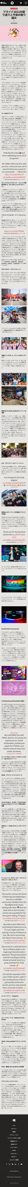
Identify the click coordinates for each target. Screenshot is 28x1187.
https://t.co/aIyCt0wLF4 (14, 174)
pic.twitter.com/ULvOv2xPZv (14, 918)
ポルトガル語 (13, 209)
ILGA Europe (22, 793)
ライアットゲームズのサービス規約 (14, 1138)
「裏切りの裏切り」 (6, 207)
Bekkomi (20, 261)
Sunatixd (3, 263)
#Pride (3, 220)
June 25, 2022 (19, 542)
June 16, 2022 (21, 943)
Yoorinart (7, 261)
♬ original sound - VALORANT (14, 753)
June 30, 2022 (21, 992)
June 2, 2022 (21, 920)
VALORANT (18, 118)
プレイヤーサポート (14, 1147)
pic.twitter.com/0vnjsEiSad (14, 940)
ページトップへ (13, 1183)
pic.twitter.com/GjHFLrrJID (14, 990)
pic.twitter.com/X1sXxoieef (14, 968)
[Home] (12, 2)
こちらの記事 (7, 771)
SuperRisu (14, 261)
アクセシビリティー (13, 1153)
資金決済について (14, 1144)
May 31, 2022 (21, 179)
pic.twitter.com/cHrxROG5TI (14, 177)
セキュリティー (14, 1128)
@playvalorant (14, 733)
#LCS (14, 537)
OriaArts (10, 263)
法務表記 (14, 1131)
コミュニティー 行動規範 (14, 1159)
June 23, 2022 (21, 970)
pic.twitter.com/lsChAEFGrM (14, 482)
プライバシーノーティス (14, 1134)
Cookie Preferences (14, 1171)
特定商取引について (14, 1141)
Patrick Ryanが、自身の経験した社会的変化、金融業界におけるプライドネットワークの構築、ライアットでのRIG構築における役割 (13, 849)
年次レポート (14, 1156)
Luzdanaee (16, 263)
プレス (14, 1125)
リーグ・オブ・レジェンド (13, 117)
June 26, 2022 (14, 487)
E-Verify (14, 1150)
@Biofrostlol (20, 534)
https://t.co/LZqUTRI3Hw (14, 231)
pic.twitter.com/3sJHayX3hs (14, 540)
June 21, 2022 (21, 233)
